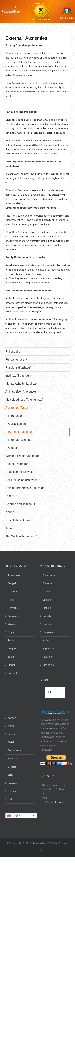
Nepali (11, 725)
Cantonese (49, 575)
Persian (12, 734)
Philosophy (12, 351)
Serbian (12, 766)
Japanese (48, 648)
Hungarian (49, 632)
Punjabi (12, 648)
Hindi (11, 599)
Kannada (13, 615)
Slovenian (48, 664)
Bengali (12, 583)
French (47, 615)
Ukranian (13, 791)
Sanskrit (12, 673)
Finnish (47, 607)
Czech (46, 591)
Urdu (10, 799)
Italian (46, 640)
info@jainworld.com (51, 802)
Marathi (12, 624)
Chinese (47, 583)
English (47, 599)
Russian (12, 758)
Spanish (12, 782)
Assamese (14, 575)
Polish (11, 742)
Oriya (11, 632)
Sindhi (11, 664)
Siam (11, 774)
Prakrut (12, 640)
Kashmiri (48, 656)
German (47, 624)
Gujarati (12, 591)
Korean (12, 717)
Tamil (11, 656)
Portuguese (14, 750)
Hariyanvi (13, 607)
